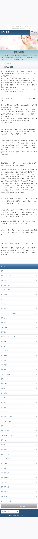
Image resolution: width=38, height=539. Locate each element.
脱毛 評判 (3, 308)
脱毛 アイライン (5, 271)
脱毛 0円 (3, 360)
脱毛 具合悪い (5, 393)
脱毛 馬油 (3, 304)
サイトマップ (5, 511)
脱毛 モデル (4, 327)
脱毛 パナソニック (6, 421)
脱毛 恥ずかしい (5, 496)
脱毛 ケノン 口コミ (6, 459)
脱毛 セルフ (4, 318)
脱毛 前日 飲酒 (5, 487)
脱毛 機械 (3, 332)
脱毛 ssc (3, 407)
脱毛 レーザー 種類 (6, 501)
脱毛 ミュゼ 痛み (5, 289)
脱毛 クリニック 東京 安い (8, 313)
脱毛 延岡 (3, 468)
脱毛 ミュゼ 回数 (5, 285)
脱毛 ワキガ (4, 383)
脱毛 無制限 (4, 449)
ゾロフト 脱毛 (5, 454)
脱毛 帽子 (3, 397)
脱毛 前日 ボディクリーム (8, 336)
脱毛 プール (4, 426)
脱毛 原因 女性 (5, 473)
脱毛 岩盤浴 (5, 32)
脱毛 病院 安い (5, 351)
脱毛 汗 (3, 388)
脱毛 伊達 (3, 440)
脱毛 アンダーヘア (6, 275)
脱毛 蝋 (3, 402)
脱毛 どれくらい (5, 369)
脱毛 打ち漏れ (5, 491)
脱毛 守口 (3, 444)
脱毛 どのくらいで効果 (7, 416)
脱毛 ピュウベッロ (6, 374)
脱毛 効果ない (5, 477)
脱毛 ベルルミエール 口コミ (8, 435)
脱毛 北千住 (4, 355)
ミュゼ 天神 (3, 63)
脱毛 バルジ (4, 322)
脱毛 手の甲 (4, 482)
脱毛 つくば (4, 412)
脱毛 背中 (3, 341)
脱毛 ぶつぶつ (5, 430)
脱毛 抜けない (5, 346)
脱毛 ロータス (5, 463)
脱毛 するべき (5, 280)
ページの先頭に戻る (19, 506)
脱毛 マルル (4, 379)
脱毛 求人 (3, 299)
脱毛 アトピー (5, 365)
